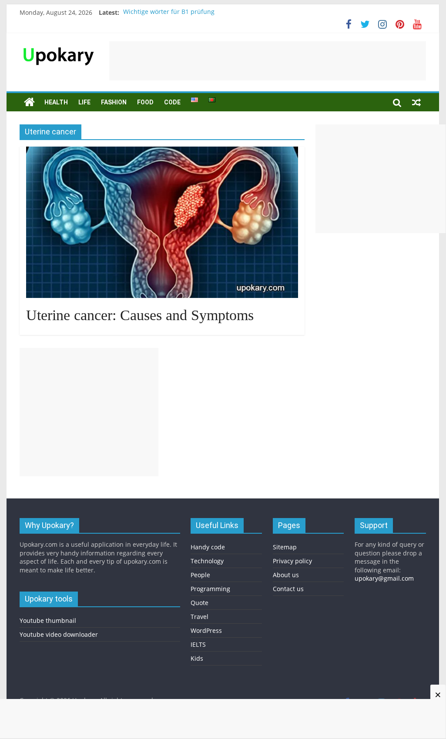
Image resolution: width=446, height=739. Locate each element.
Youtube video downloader (59, 634)
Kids (197, 658)
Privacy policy (292, 561)
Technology (207, 561)
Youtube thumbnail (48, 620)
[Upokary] (59, 46)
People (200, 575)
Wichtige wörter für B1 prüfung (169, 12)
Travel (199, 616)
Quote (199, 603)
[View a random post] (416, 102)
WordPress (206, 630)
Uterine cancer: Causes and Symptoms (140, 315)
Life (84, 102)
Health (56, 102)
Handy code (208, 547)
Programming (210, 589)
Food (145, 102)
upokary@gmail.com (384, 578)
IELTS (198, 644)
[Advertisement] (267, 60)
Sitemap (285, 547)
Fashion (114, 102)
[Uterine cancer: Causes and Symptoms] (162, 152)
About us (286, 575)
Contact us (288, 589)
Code (172, 102)
